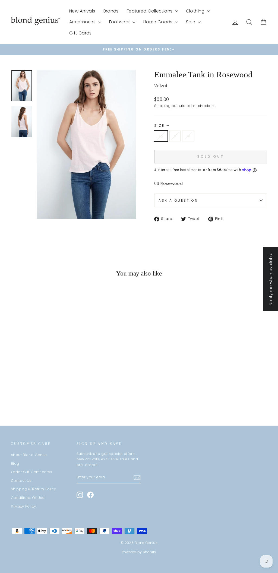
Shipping (162, 105)
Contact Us (21, 480)
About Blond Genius (29, 454)
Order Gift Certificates (31, 472)
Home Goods (158, 22)
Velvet (161, 85)
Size (161, 125)
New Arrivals (82, 11)
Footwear (120, 22)
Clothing (196, 11)
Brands (111, 11)
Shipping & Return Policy (33, 489)
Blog (15, 463)
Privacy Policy (23, 506)
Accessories (83, 22)
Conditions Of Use (28, 497)
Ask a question (178, 200)
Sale (191, 22)
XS (160, 136)
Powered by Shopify (139, 552)
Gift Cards (80, 33)
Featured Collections (150, 11)
